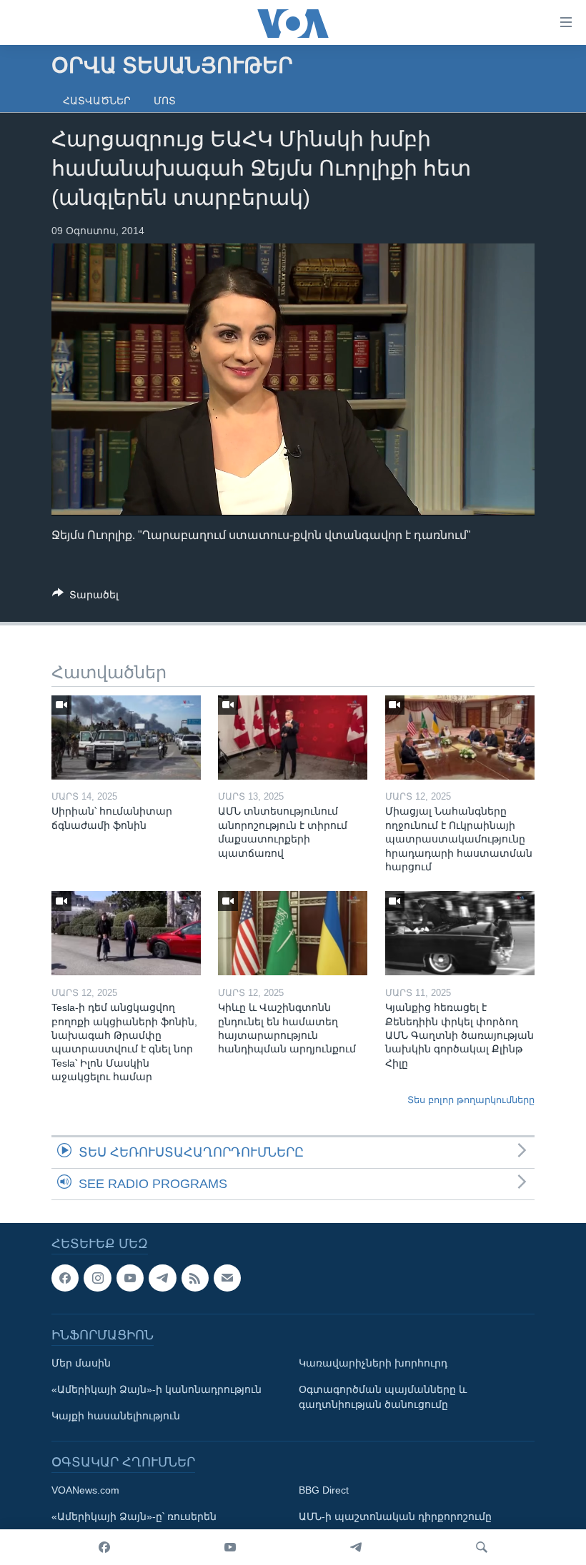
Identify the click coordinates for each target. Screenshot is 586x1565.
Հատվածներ (97, 100)
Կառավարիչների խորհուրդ (373, 1363)
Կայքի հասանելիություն (115, 1416)
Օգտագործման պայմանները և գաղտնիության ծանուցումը (383, 1397)
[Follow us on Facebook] (65, 1278)
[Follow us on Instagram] (97, 1278)
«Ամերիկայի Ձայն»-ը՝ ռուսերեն (134, 1517)
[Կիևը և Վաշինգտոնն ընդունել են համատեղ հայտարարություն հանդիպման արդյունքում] (292, 933)
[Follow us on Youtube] (130, 1278)
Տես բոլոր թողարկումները (471, 1100)
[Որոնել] (481, 1547)
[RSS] (195, 1278)
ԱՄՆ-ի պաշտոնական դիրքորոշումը (395, 1517)
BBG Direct (324, 1490)
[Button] (85, 597)
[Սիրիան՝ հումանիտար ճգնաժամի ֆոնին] (126, 737)
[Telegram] (355, 1547)
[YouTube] (230, 1547)
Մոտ (165, 100)
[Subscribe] (227, 1278)
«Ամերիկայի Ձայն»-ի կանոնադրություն (156, 1390)
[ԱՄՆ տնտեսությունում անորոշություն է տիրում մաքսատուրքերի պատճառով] (292, 737)
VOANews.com (85, 1490)
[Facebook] (104, 1547)
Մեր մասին (81, 1363)
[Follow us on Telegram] (162, 1278)
